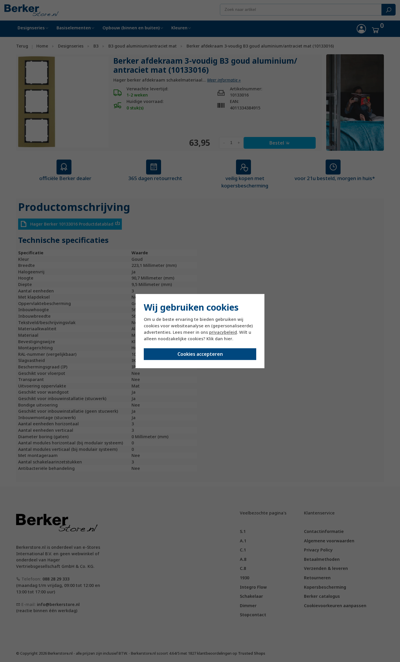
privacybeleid (223, 332)
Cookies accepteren (200, 354)
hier (228, 339)
